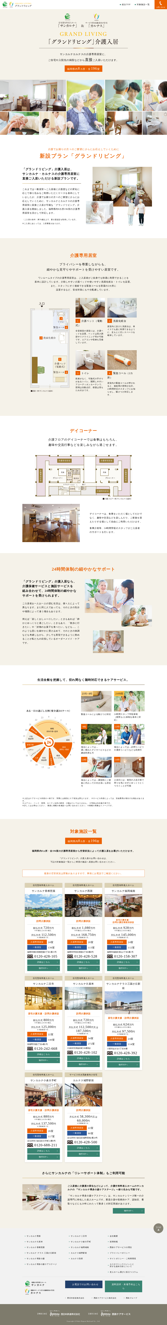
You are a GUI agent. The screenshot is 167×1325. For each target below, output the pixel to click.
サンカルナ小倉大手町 (81, 1242)
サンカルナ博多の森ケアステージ (42, 1264)
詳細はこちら (43, 962)
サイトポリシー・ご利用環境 (123, 1259)
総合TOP (126, 4)
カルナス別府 (77, 1259)
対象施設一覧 (143, 4)
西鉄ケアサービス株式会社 (105, 1298)
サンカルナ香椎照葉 (36, 1247)
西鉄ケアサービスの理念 (121, 1247)
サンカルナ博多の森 (36, 1259)
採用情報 (114, 1242)
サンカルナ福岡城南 (80, 1247)
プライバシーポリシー (120, 1253)
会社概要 (114, 1236)
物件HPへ (43, 968)
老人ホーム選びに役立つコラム (124, 1272)
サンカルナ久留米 (35, 1242)
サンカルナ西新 (34, 1236)
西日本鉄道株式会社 (75, 1298)
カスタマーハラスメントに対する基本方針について (122, 1265)
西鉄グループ (131, 1298)
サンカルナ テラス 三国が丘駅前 (41, 1253)
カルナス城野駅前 (79, 1253)
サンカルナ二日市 (79, 1236)
